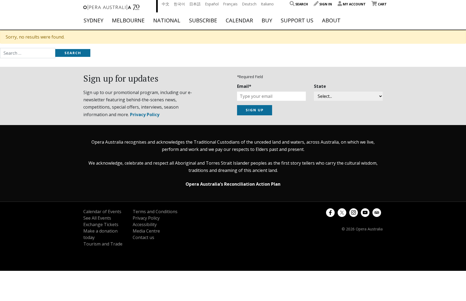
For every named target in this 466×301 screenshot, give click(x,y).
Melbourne (128, 20)
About (331, 20)
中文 (165, 3)
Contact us (143, 237)
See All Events (97, 218)
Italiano (267, 3)
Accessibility (145, 224)
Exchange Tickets (100, 224)
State (320, 86)
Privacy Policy (144, 114)
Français (230, 3)
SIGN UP (255, 110)
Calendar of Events (102, 211)
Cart (382, 4)
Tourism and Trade (102, 244)
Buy (267, 20)
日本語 (195, 3)
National (166, 20)
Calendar (239, 20)
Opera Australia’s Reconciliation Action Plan (233, 184)
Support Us (297, 20)
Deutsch (249, 3)
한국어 (179, 3)
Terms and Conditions (155, 211)
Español (212, 3)
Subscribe (203, 20)
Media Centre (146, 231)
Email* (244, 86)
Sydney (93, 20)
